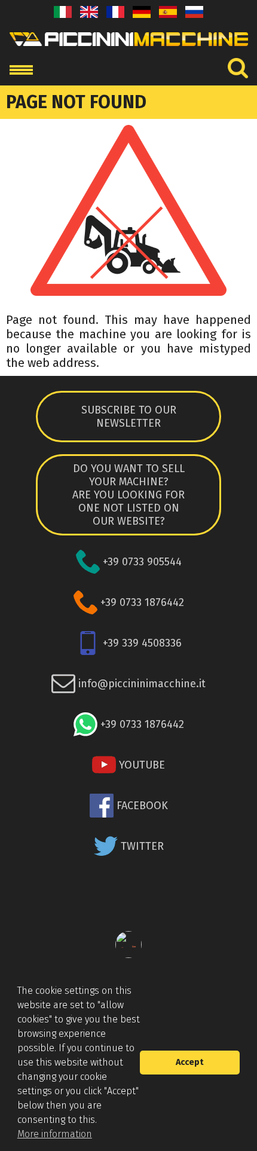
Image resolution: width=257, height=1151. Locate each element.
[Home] (129, 49)
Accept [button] (190, 1062)
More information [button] (54, 1134)
